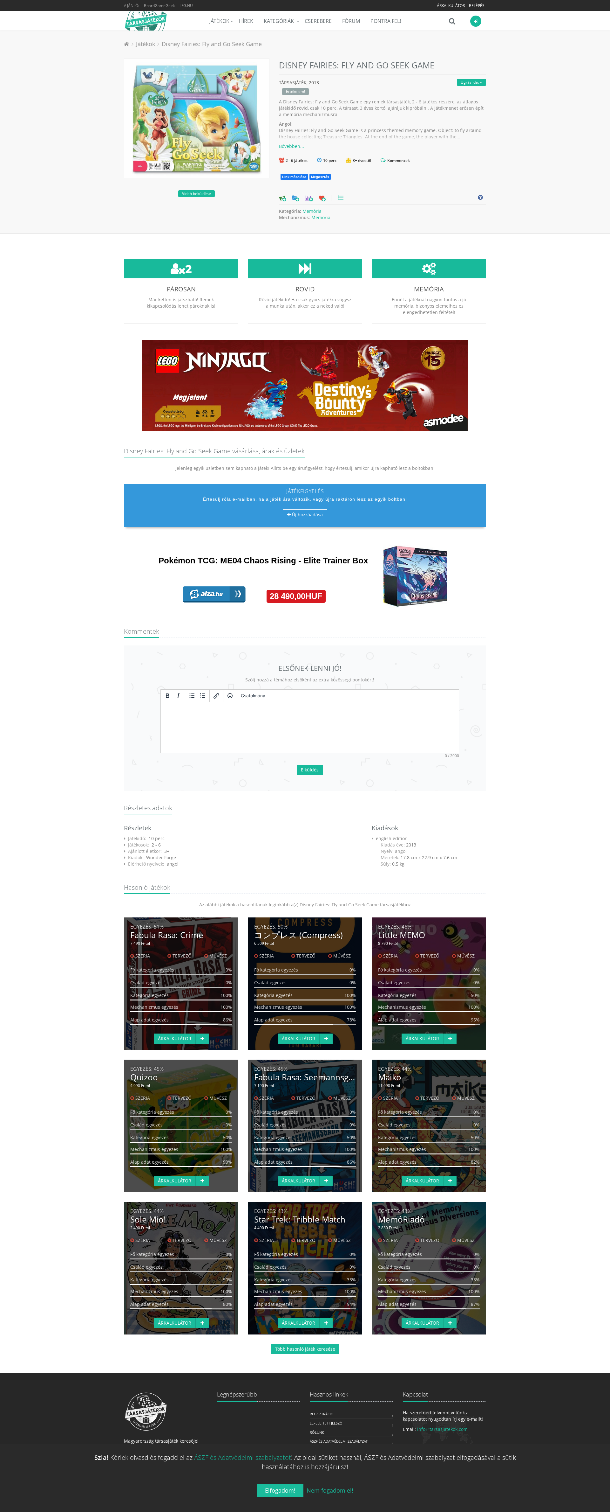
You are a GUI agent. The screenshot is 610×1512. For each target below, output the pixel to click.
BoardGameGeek (159, 5)
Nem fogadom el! (330, 1490)
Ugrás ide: (470, 82)
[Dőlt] (178, 695)
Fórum (351, 20)
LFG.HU (186, 5)
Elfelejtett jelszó (326, 1423)
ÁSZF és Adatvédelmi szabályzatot (242, 1457)
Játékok (219, 20)
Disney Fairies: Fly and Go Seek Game (212, 44)
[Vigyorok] (230, 695)
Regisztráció (322, 1413)
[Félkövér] (167, 695)
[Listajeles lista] (191, 695)
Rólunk (317, 1432)
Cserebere (318, 20)
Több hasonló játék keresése (305, 1349)
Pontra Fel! (385, 20)
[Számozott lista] (202, 695)
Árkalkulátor (451, 5)
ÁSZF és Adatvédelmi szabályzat (339, 1441)
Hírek (246, 20)
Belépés (477, 5)
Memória (312, 211)
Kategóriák (279, 20)
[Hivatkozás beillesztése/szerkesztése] (216, 695)
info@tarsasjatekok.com (442, 1429)
